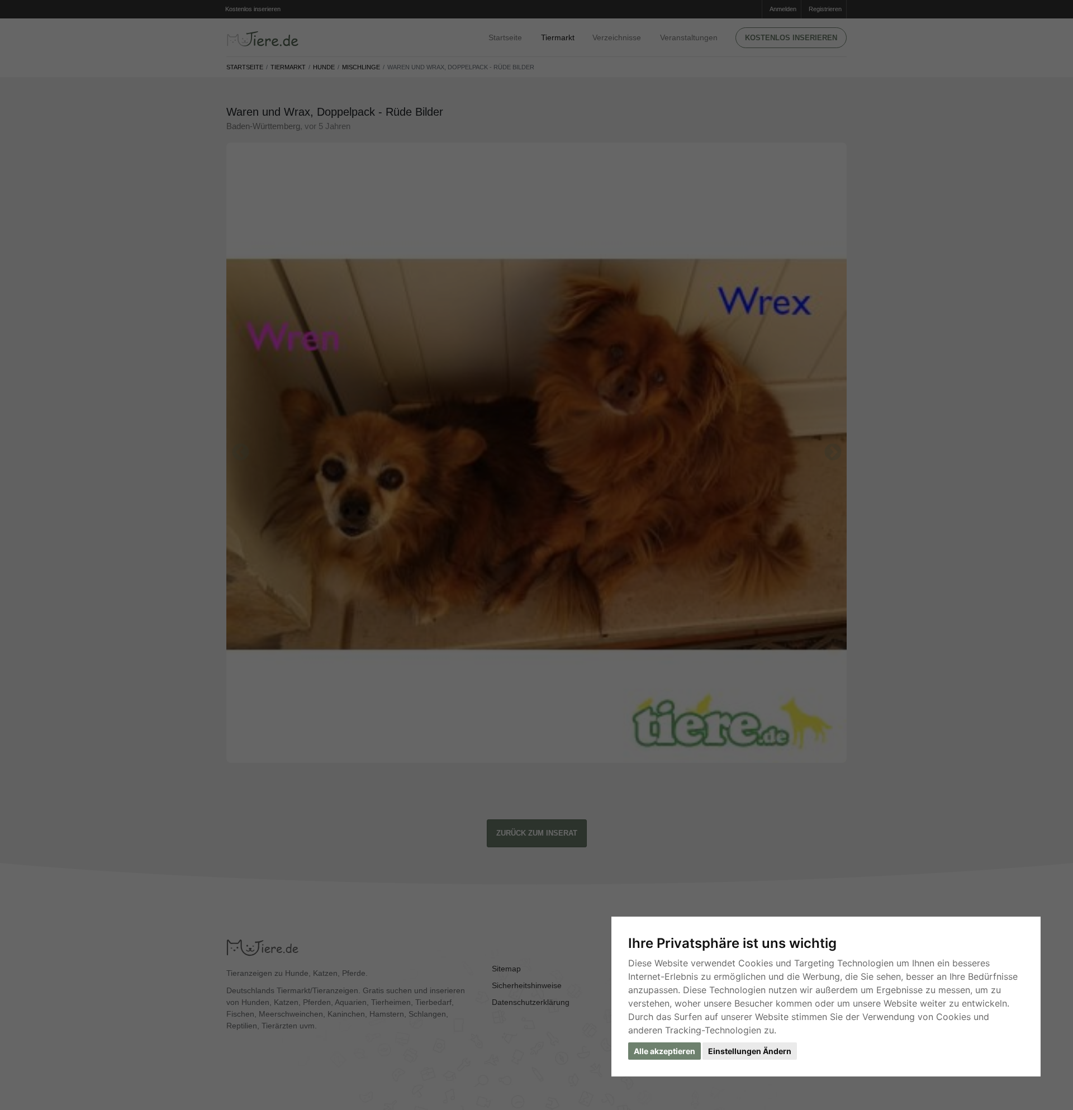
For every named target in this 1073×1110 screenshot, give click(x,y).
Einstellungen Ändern (749, 1051)
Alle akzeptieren (664, 1051)
